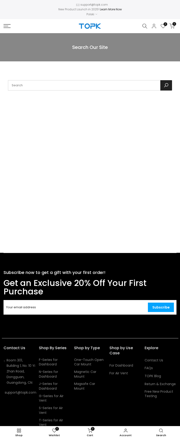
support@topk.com (94, 5)
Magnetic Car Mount (85, 374)
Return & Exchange (160, 384)
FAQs (149, 368)
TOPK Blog (153, 376)
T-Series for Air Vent (51, 422)
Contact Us (154, 360)
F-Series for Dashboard (48, 362)
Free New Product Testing (159, 394)
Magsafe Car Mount (84, 386)
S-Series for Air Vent (51, 410)
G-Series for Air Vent (51, 398)
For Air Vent (118, 373)
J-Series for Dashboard (48, 386)
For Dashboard (121, 365)
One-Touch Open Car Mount (89, 362)
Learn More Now (111, 9)
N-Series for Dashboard (48, 374)
